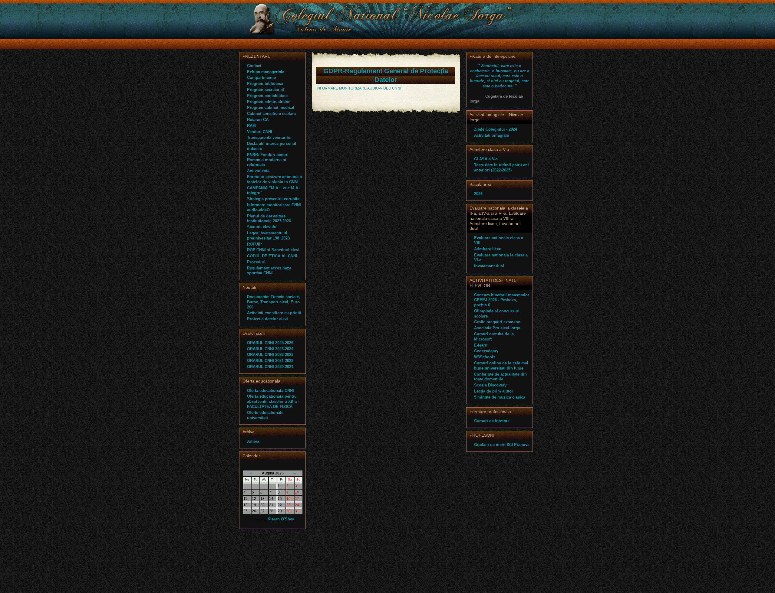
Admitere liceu (487, 249)
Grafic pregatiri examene (497, 322)
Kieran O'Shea (281, 519)
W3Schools (484, 357)
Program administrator (268, 101)
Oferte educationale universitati (265, 415)
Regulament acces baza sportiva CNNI (269, 270)
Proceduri (256, 262)
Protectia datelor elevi (267, 319)
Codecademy (486, 351)
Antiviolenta (258, 170)
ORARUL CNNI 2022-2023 (270, 354)
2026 (478, 193)
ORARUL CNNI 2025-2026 (270, 342)
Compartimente (261, 77)
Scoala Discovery (490, 385)
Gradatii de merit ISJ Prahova (501, 444)
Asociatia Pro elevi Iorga (497, 328)
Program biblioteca (265, 83)
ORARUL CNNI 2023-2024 (270, 349)
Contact (254, 66)
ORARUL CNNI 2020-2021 (270, 366)
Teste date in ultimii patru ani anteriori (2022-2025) (501, 167)
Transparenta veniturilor (269, 137)
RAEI (251, 125)
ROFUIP (254, 244)
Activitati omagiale (491, 135)
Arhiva (253, 441)
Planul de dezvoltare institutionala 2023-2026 (269, 218)
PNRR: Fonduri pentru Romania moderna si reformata (268, 159)
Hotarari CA (258, 119)
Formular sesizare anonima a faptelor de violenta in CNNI (274, 179)
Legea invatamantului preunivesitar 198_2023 (268, 235)
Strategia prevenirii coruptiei (274, 199)
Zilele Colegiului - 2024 (495, 129)
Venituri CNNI (259, 131)
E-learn (480, 345)
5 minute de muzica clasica (499, 397)
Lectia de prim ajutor (493, 391)
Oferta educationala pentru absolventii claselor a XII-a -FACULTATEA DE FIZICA (273, 401)
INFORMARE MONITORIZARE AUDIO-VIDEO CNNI (358, 88)
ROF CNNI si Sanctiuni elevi (273, 250)
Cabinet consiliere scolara (271, 113)
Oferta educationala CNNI (270, 390)
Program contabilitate (267, 95)
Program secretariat (265, 89)
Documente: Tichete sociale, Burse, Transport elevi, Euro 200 (273, 302)
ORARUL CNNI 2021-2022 (270, 360)
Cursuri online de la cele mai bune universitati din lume (501, 365)
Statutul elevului (262, 227)
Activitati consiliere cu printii (274, 313)
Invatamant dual (489, 266)
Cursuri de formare (492, 421)
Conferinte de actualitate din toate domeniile (500, 377)
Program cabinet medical (270, 107)
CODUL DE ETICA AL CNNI (272, 256)
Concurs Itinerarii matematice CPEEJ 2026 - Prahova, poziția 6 (501, 300)
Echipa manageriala (265, 72)
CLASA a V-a (486, 159)
